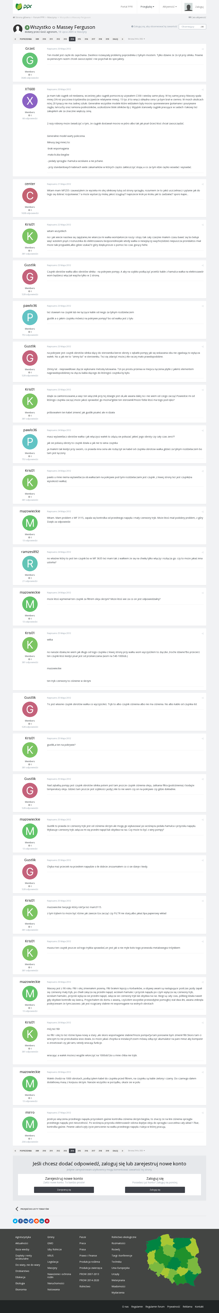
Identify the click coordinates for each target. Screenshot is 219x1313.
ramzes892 (30, 551)
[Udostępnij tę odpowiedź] (203, 49)
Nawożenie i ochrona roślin (59, 1276)
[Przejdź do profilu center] (30, 195)
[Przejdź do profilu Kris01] (30, 236)
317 (93, 39)
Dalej (115, 39)
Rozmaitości (118, 1243)
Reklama (187, 1306)
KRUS (50, 1255)
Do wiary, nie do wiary (27, 1264)
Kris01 (30, 224)
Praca (82, 1243)
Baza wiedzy (22, 1249)
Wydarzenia (118, 1292)
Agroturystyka (23, 1237)
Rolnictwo (84, 1286)
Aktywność (169, 6)
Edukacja (20, 1277)
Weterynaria (118, 1280)
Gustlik (30, 265)
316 (86, 39)
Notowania (53, 1289)
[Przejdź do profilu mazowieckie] (30, 523)
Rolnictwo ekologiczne (124, 1237)
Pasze (82, 1237)
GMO (50, 1243)
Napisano (59, 48)
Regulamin (137, 1306)
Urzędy (115, 1274)
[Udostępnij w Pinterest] (47, 1221)
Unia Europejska (121, 1267)
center (30, 183)
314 (72, 39)
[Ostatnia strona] (122, 39)
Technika (116, 1261)
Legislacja (52, 1261)
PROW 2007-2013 (89, 1274)
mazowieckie (30, 511)
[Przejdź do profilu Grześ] (30, 60)
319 (107, 39)
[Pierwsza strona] (15, 39)
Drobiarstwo (22, 1271)
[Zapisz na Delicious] (31, 1221)
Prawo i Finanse (88, 1255)
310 (44, 39)
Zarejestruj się (64, 1189)
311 (51, 39)
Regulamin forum (155, 1306)
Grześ (30, 48)
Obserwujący (188, 26)
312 (58, 39)
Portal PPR (127, 6)
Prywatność (173, 1306)
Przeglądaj (146, 6)
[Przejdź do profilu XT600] (30, 101)
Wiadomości (118, 1286)
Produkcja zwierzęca (90, 1267)
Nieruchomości (55, 1283)
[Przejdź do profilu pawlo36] (30, 317)
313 (65, 39)
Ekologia (20, 1283)
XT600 (30, 89)
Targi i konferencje (122, 1255)
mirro (30, 1112)
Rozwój (116, 1249)
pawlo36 (30, 305)
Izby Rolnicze (54, 1249)
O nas (125, 1306)
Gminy (50, 1237)
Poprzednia (26, 39)
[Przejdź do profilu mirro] (30, 1124)
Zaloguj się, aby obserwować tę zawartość (155, 26)
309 (37, 39)
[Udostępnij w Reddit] (36, 1221)
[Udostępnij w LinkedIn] (41, 1221)
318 (100, 39)
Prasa (82, 1249)
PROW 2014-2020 (89, 1280)
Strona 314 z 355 (136, 39)
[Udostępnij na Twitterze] (15, 1221)
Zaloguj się (155, 1189)
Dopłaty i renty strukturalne (23, 1257)
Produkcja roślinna (89, 1261)
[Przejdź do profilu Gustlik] (30, 277)
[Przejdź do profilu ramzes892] (30, 563)
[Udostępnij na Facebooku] (20, 1221)
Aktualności (21, 1243)
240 (202, 27)
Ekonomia (21, 1289)
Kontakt (199, 1306)
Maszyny (82, 31)
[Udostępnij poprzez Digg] (25, 1221)
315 (79, 39)
